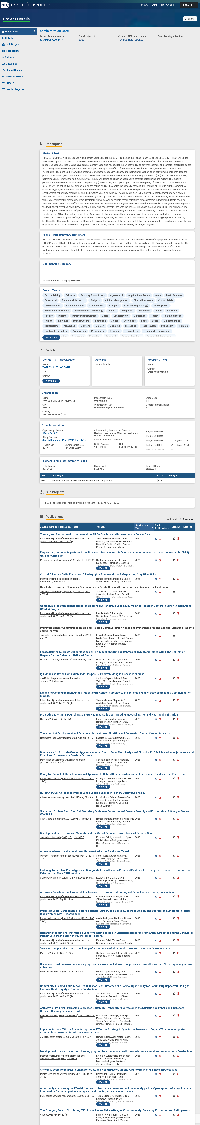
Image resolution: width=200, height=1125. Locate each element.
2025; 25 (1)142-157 (62, 837)
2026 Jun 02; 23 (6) (65, 615)
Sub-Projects (13, 44)
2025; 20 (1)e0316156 (56, 953)
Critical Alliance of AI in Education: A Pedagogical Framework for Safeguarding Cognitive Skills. (98, 574)
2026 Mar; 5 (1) (60, 580)
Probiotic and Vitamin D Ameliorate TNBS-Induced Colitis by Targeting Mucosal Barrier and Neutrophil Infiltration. (109, 714)
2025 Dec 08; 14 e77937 (65, 1037)
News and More (14, 76)
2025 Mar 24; (60, 680)
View (103, 568)
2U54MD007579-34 (50, 40)
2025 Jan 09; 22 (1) (65, 995)
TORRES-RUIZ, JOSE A (54, 367)
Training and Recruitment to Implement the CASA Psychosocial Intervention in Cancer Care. (95, 534)
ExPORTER (168, 4)
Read (51, 337)
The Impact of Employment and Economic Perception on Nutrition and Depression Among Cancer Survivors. (105, 733)
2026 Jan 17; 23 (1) (65, 540)
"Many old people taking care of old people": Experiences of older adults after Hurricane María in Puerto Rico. (106, 948)
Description (11, 31)
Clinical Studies (14, 70)
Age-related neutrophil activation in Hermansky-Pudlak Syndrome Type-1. (85, 851)
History (10, 83)
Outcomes (11, 63)
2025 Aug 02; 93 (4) (67, 797)
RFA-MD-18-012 (51, 433)
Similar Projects (15, 89)
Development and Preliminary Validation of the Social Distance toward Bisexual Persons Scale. (97, 833)
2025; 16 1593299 (61, 971)
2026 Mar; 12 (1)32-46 (67, 560)
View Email (51, 380)
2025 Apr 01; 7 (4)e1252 (65, 818)
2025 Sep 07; (67, 877)
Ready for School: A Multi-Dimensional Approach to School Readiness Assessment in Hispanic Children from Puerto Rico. (113, 774)
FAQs (144, 4)
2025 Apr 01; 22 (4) (65, 701)
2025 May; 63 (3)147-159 (62, 1057)
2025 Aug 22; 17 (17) (55, 719)
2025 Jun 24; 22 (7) (65, 941)
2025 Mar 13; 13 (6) (66, 659)
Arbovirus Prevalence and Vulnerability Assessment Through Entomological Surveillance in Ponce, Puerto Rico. (107, 892)
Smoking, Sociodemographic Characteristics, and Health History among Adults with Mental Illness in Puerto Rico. (109, 1069)
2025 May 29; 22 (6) (65, 898)
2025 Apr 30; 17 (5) (54, 1114)
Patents (9, 57)
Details (9, 38)
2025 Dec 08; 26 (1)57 (67, 1095)
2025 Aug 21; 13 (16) (67, 738)
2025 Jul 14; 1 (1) (62, 761)
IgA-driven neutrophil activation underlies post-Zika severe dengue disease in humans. (92, 674)
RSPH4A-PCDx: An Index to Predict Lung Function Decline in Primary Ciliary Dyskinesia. (92, 792)
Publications (13, 50)
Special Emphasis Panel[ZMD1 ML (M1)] (64, 440)
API (154, 4)
